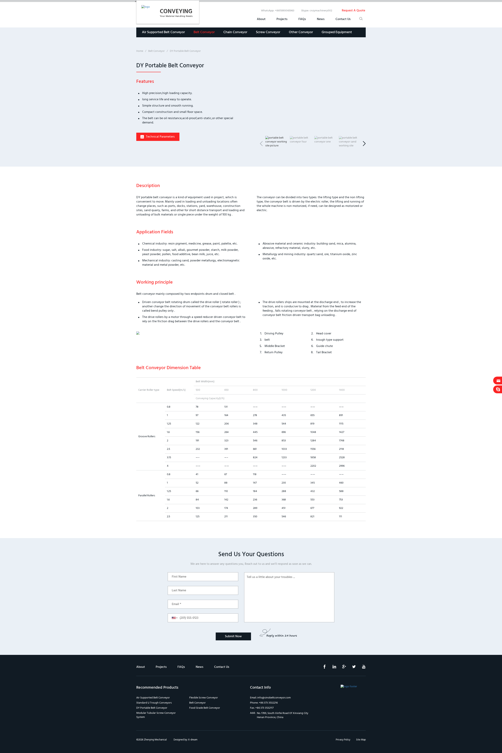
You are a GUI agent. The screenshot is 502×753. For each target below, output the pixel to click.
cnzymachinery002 (321, 10)
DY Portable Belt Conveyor (151, 708)
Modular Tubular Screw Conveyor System (156, 715)
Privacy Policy (343, 740)
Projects (281, 19)
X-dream (192, 740)
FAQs (302, 19)
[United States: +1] (173, 618)
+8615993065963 (284, 10)
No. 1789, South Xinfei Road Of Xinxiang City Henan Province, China (282, 715)
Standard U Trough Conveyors (154, 703)
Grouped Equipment (337, 32)
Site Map (361, 740)
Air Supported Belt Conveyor (163, 32)
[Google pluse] (341, 668)
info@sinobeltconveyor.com (274, 697)
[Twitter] (351, 668)
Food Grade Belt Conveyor (204, 708)
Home (139, 51)
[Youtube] (361, 668)
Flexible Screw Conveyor (203, 697)
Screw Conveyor (268, 32)
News (321, 19)
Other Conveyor (301, 32)
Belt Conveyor (204, 32)
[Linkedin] (331, 668)
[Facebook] (321, 668)
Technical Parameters (160, 136)
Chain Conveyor (235, 32)
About (261, 19)
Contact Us (343, 19)
